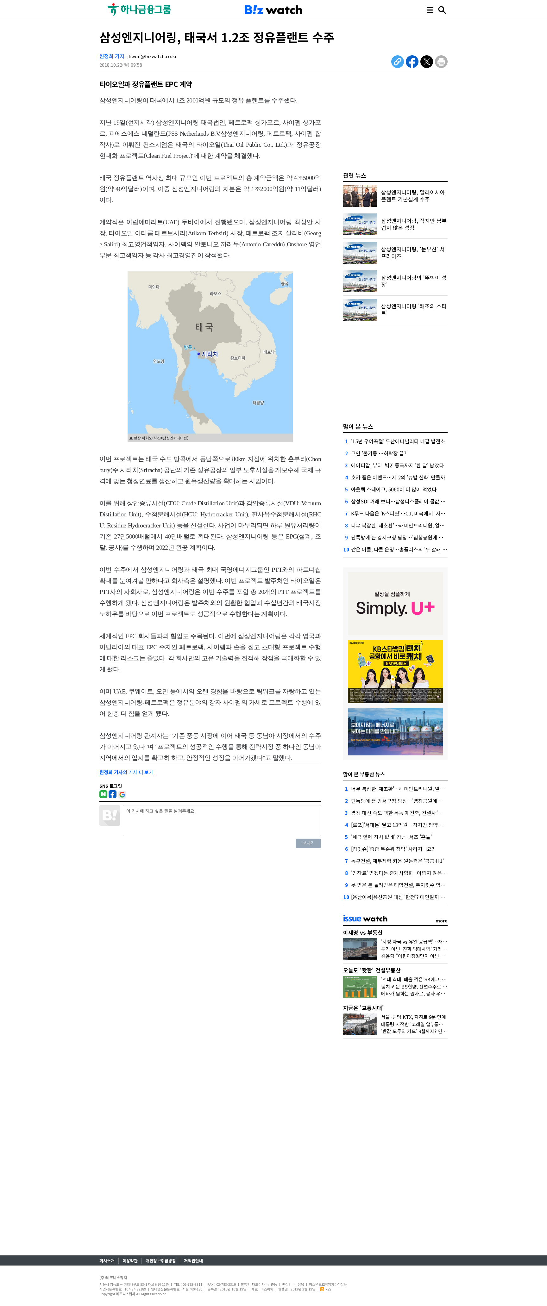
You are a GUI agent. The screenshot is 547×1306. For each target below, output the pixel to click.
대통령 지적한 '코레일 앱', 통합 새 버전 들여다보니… (434, 1024)
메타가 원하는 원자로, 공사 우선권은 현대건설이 (429, 993)
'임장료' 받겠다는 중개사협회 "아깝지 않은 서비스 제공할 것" (416, 873)
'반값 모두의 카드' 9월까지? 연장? (415, 1031)
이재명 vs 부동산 (363, 932)
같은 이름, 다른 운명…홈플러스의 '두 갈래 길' (399, 549)
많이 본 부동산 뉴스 (364, 774)
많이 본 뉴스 (358, 426)
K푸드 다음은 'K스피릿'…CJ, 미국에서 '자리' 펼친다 (406, 513)
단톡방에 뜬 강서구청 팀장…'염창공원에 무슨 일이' (405, 537)
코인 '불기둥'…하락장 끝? (378, 453)
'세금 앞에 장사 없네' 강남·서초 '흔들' (391, 837)
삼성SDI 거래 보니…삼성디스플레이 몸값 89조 (401, 501)
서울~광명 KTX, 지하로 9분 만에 (413, 1016)
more (442, 920)
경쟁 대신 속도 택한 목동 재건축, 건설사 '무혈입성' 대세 (410, 812)
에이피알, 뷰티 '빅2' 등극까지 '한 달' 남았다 (397, 465)
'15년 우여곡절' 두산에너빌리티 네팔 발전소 (398, 441)
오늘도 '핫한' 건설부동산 (372, 970)
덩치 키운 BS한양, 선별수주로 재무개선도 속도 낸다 (433, 986)
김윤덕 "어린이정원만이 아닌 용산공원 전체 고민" (431, 955)
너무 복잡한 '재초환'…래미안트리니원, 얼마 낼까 (403, 525)
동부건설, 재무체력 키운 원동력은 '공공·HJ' (397, 861)
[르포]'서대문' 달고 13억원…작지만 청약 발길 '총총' (406, 825)
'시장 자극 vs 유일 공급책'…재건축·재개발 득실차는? (434, 941)
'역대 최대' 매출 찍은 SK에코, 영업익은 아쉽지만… (432, 979)
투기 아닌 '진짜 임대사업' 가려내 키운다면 (423, 949)
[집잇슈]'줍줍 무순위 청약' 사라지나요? (392, 849)
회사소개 (107, 1261)
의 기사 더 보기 (126, 772)
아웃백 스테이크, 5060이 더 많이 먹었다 (394, 489)
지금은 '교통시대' (363, 1008)
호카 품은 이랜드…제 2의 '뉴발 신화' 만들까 (398, 477)
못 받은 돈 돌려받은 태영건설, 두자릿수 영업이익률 (405, 885)
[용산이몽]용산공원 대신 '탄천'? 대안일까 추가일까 (405, 897)
